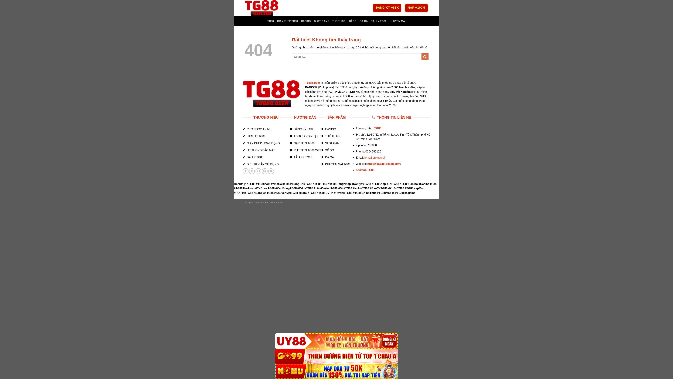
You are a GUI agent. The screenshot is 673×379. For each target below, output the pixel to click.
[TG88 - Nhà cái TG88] (262, 8)
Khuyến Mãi (398, 21)
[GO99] (336, 356)
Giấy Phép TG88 (287, 21)
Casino (306, 21)
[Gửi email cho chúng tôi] (258, 171)
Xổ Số (352, 21)
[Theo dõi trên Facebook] (246, 171)
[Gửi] (425, 56)
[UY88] (336, 341)
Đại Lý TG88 (378, 21)
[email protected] (374, 157)
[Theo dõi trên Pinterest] (265, 171)
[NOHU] (336, 371)
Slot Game (321, 21)
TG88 (270, 21)
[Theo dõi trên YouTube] (271, 171)
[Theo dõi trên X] (252, 171)
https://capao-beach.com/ (384, 163)
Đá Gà (364, 21)
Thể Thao (338, 21)
